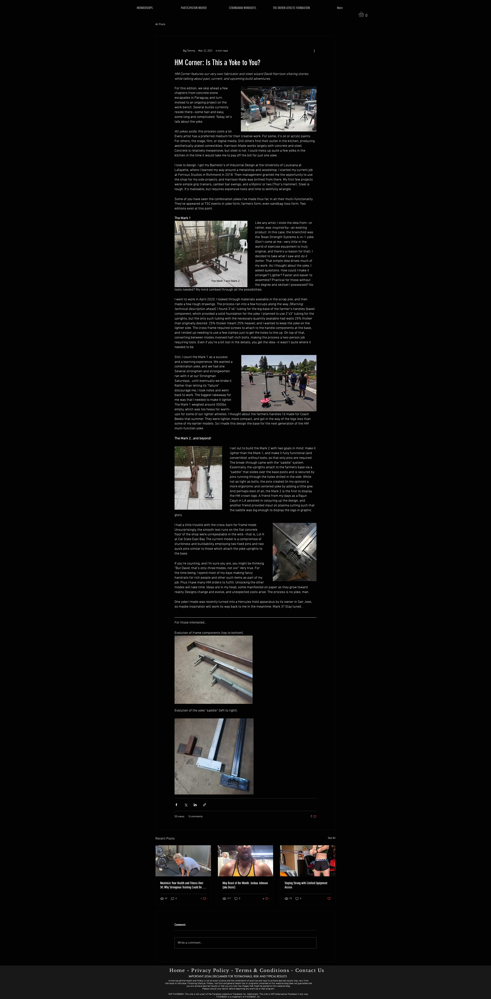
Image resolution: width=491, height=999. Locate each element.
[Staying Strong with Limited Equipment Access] (307, 860)
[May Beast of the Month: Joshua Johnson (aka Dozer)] (245, 860)
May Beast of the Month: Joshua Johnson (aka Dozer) (245, 885)
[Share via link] (204, 805)
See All (332, 838)
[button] (364, 14)
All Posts (160, 24)
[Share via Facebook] (176, 805)
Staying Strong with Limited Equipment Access (306, 885)
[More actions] (314, 50)
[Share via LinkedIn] (195, 805)
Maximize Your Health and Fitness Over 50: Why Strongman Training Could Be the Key (183, 885)
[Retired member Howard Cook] (183, 860)
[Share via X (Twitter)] (186, 805)
